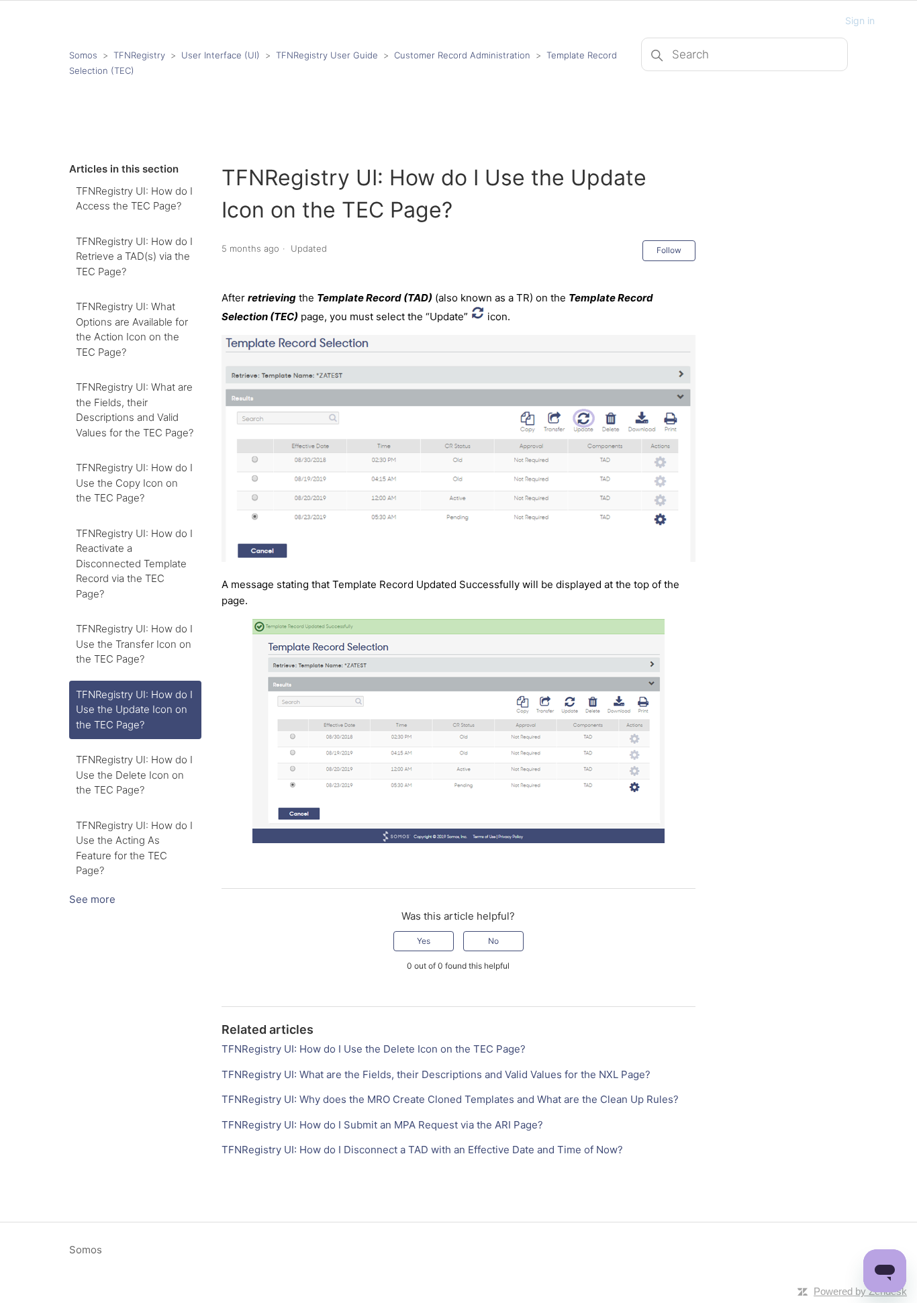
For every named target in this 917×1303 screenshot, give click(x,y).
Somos (83, 55)
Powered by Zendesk (860, 1291)
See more (92, 899)
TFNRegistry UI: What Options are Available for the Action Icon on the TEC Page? (132, 329)
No (493, 941)
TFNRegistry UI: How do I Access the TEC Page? (134, 199)
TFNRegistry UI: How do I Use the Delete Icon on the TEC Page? (134, 774)
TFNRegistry (140, 55)
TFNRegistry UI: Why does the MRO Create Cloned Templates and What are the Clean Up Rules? (450, 1099)
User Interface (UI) (220, 55)
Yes (423, 941)
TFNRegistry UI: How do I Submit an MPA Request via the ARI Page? (382, 1124)
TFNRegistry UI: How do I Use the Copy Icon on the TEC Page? (134, 482)
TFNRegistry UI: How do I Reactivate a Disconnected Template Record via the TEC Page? (134, 563)
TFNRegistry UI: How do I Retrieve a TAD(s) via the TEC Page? (134, 256)
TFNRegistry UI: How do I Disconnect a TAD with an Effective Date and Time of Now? (422, 1149)
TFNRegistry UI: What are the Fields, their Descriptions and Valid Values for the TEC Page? (134, 410)
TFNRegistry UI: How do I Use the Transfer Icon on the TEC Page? (134, 643)
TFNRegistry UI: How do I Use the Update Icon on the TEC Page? (134, 709)
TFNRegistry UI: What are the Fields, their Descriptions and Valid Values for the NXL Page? (436, 1074)
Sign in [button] (860, 20)
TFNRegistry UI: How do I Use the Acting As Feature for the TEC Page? (134, 848)
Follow (669, 250)
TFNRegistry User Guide (327, 55)
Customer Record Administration (462, 55)
